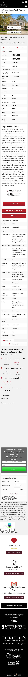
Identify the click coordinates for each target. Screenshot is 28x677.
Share (15, 216)
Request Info (21, 48)
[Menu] (26, 6)
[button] (1, 24)
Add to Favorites (8, 51)
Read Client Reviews (14, 552)
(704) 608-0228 (14, 617)
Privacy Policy (21, 644)
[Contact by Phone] (23, 2)
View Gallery (15, 28)
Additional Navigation (14, 606)
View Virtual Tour (14, 32)
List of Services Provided (14, 574)
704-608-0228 (14, 199)
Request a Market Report (14, 597)
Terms (15, 675)
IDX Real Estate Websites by (10, 674)
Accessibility (9, 675)
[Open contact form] (26, 2)
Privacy (19, 675)
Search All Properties (15, 211)
